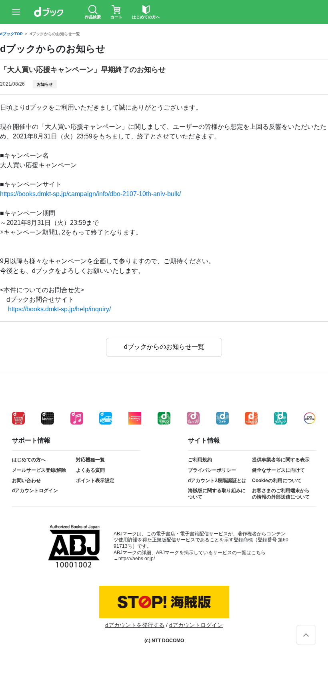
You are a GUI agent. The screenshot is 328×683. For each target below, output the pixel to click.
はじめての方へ (29, 460)
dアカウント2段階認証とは (217, 480)
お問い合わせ (26, 480)
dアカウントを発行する (134, 625)
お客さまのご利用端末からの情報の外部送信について (281, 494)
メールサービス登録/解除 (39, 470)
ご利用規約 (200, 460)
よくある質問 (90, 470)
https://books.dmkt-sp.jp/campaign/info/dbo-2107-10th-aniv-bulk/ (90, 193)
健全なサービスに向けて (278, 470)
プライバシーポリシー (212, 470)
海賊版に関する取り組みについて (217, 494)
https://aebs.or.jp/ (136, 558)
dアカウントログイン (35, 490)
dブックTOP (11, 34)
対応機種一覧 (90, 460)
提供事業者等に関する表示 (281, 460)
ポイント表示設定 (95, 480)
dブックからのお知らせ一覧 (55, 34)
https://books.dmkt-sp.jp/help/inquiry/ (59, 309)
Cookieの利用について (277, 480)
